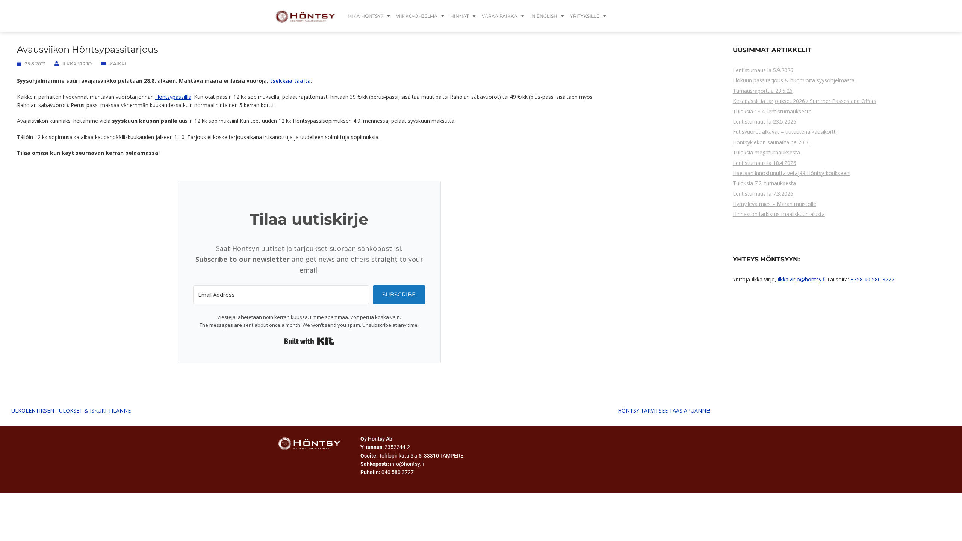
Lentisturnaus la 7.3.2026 (763, 193)
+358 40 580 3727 (872, 279)
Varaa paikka (499, 16)
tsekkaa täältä (289, 80)
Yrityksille (584, 16)
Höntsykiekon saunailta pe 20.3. (771, 142)
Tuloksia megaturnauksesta (766, 152)
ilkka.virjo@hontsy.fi (802, 279)
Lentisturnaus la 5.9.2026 (763, 70)
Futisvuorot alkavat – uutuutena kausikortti (785, 131)
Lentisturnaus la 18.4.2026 (764, 162)
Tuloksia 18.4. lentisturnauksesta (772, 111)
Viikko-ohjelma (416, 16)
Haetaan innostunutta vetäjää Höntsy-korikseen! (791, 173)
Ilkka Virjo (77, 63)
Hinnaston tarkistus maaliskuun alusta (779, 214)
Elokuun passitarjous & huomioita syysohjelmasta (794, 80)
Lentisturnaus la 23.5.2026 (764, 121)
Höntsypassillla (173, 96)
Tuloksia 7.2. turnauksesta (764, 183)
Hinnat (459, 16)
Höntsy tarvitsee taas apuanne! (664, 410)
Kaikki (118, 63)
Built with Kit (309, 341)
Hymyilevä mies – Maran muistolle (774, 203)
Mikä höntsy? (365, 16)
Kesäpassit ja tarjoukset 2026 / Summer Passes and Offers (804, 100)
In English (543, 16)
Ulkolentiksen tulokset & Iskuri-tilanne (71, 410)
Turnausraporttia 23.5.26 (763, 90)
